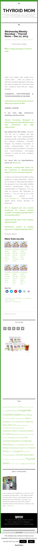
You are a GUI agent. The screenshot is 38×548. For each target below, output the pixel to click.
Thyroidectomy (6, 459)
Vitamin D (17, 463)
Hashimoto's (20, 422)
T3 (29, 451)
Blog (13, 298)
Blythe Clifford (22, 520)
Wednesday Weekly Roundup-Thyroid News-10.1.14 (8, 277)
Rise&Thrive (23, 448)
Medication (11, 438)
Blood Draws (12, 411)
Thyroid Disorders (24, 455)
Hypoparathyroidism (18, 428)
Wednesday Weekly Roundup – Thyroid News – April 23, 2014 (23, 278)
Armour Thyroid (17, 407)
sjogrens (11, 451)
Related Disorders (10, 448)
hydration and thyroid (22, 425)
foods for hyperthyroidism (18, 418)
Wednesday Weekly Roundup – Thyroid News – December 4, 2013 (15, 255)
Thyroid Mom (19, 10)
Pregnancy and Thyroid (26, 445)
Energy (29, 415)
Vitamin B (12, 463)
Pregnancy (15, 444)
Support (18, 451)
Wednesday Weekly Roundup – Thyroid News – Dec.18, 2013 (8, 255)
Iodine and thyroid (25, 434)
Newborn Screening (21, 441)
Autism (24, 407)
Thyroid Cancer (9, 455)
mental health (20, 437)
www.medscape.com (12, 198)
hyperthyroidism (8, 428)
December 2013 (20, 298)
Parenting (7, 444)
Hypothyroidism (10, 431)
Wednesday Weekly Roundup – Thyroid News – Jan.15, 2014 (15, 278)
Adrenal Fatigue (7, 407)
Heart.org (16, 163)
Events (4, 418)
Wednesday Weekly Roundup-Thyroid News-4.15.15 (23, 254)
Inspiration (16, 434)
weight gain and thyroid (27, 463)
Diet (24, 415)
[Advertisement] (19, 375)
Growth (12, 422)
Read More (10, 506)
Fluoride (8, 418)
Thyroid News (17, 302)
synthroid (25, 451)
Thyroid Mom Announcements (17, 459)
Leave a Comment (28, 39)
